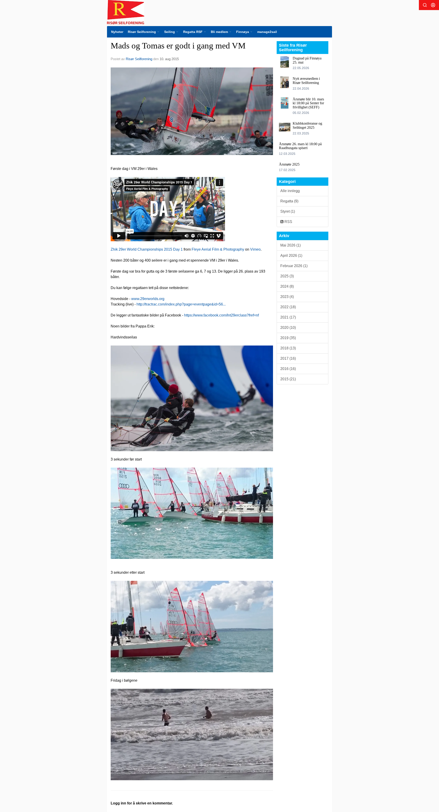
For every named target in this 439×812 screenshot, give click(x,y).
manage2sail (267, 32)
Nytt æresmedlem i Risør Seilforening (306, 81)
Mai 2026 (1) (290, 245)
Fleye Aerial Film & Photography (218, 249)
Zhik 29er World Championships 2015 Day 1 (147, 249)
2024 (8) (287, 286)
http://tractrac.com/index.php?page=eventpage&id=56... (181, 304)
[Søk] (425, 5)
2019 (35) (288, 338)
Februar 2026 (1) (294, 266)
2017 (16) (288, 358)
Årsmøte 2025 (289, 164)
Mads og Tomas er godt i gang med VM (178, 45)
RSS (288, 222)
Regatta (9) (289, 201)
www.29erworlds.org (147, 299)
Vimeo (255, 249)
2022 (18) (288, 307)
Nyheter (117, 32)
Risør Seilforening (139, 59)
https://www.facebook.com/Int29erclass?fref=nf (221, 315)
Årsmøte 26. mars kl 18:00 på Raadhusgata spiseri (300, 146)
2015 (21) (288, 379)
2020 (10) (288, 328)
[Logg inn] (433, 5)
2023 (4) (287, 297)
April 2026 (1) (291, 255)
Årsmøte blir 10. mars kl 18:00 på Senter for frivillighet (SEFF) (308, 103)
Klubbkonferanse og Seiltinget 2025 (307, 125)
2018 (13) (288, 348)
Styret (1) (287, 211)
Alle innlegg (290, 191)
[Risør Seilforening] (125, 12)
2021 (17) (288, 317)
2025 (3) (287, 276)
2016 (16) (288, 369)
